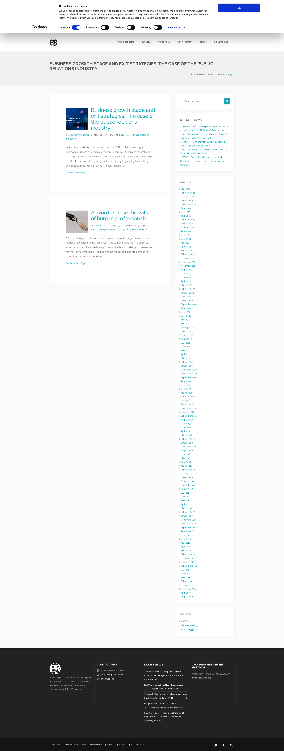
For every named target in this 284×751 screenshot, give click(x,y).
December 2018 (188, 446)
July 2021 (185, 343)
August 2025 (187, 208)
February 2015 (188, 581)
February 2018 (188, 470)
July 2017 (185, 493)
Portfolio (163, 42)
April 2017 (185, 504)
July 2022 (185, 312)
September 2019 (189, 416)
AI (146, 225)
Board (146, 42)
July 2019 (185, 423)
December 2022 (189, 296)
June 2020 (186, 389)
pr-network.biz (107, 679)
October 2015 (187, 562)
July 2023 (185, 273)
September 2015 (189, 566)
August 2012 (187, 597)
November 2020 (189, 373)
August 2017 (187, 489)
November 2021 (188, 331)
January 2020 (187, 400)
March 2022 (186, 323)
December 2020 (189, 370)
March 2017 (186, 508)
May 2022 (185, 320)
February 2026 (188, 193)
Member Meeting (189, 625)
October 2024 (187, 227)
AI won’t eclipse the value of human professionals (121, 215)
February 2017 (188, 512)
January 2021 (187, 366)
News (203, 42)
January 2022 (187, 327)
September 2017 (189, 485)
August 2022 (187, 308)
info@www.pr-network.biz (113, 674)
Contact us (137, 744)
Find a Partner (126, 42)
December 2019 (188, 404)
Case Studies (184, 42)
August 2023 (187, 270)
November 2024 (189, 223)
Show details (174, 27)
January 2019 (187, 443)
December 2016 (188, 520)
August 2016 (187, 531)
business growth (127, 135)
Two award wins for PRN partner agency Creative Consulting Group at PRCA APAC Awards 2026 (164, 675)
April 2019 (186, 431)
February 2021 (188, 362)
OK (239, 8)
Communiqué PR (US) (104, 225)
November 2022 (189, 300)
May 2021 (185, 350)
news (128, 229)
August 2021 (187, 339)
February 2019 (188, 439)
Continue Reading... (76, 172)
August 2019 (187, 420)
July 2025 (185, 212)
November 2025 (188, 204)
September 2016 (189, 527)
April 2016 (186, 546)
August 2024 (187, 231)
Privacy (123, 744)
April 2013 (186, 593)
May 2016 (185, 543)
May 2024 (185, 243)
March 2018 (186, 466)
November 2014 (188, 589)
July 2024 (185, 235)
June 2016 (186, 539)
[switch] (105, 27)
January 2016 (187, 558)
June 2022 (186, 316)
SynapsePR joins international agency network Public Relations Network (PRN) (165, 696)
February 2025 (188, 220)
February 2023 (188, 289)
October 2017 (187, 481)
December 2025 (188, 200)
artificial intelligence (100, 229)
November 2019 (188, 408)
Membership (221, 42)
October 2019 (187, 412)
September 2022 (189, 304)
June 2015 (186, 573)
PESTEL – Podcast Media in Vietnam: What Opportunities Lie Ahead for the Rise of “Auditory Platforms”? (203, 161)
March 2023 (186, 285)
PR (75, 139)
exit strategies (142, 135)
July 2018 (185, 454)
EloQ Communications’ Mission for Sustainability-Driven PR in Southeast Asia (163, 705)
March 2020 (186, 393)
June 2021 (186, 346)
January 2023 (187, 293)
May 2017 (185, 500)
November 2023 (189, 266)
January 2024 (187, 258)
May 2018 (185, 458)
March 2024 (186, 250)
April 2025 (186, 216)
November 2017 (188, 477)
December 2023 (189, 262)
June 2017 (186, 496)
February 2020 (188, 396)
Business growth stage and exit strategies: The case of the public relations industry (123, 119)
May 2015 (185, 577)
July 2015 (185, 570)
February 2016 (188, 554)
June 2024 (186, 239)
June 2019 (186, 427)
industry (69, 139)
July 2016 (185, 535)
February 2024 (188, 254)
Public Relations (139, 229)
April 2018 (186, 462)
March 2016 (186, 550)
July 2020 (186, 385)
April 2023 (186, 281)
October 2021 (187, 335)
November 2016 (188, 523)
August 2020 (187, 381)
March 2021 (186, 358)
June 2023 (186, 277)
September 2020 (189, 377)
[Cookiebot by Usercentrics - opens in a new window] (39, 27)
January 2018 (187, 473)
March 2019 (186, 435)
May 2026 (186, 189)
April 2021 (186, 354)
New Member (187, 630)
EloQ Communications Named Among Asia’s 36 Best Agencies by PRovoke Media (164, 687)
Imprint (111, 744)
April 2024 (186, 246)
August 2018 (187, 450)
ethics (113, 229)
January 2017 (187, 516)
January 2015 (187, 585)
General (184, 621)
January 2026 (187, 196)
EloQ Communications (80, 135)
